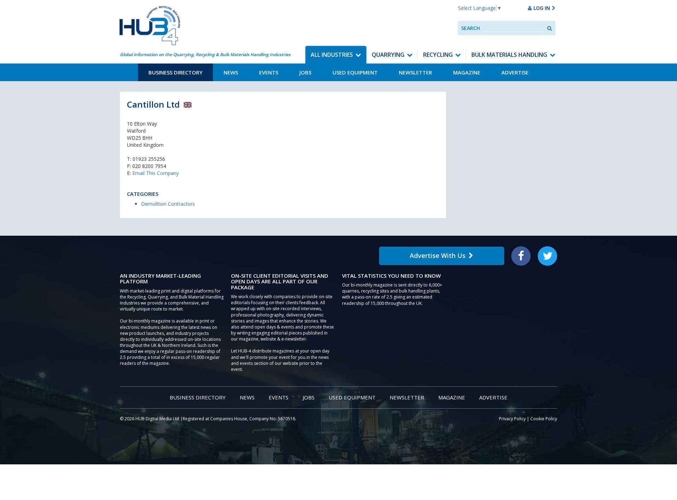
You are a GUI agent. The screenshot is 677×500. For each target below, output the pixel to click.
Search (470, 28)
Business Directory (175, 72)
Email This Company (155, 173)
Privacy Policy (512, 419)
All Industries (332, 55)
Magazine (466, 72)
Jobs (305, 72)
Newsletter (415, 72)
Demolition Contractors (168, 203)
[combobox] (513, 28)
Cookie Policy (543, 419)
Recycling (438, 55)
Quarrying (388, 55)
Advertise (515, 72)
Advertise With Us (437, 255)
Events (268, 72)
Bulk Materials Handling (509, 55)
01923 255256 (149, 159)
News (231, 72)
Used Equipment (355, 72)
